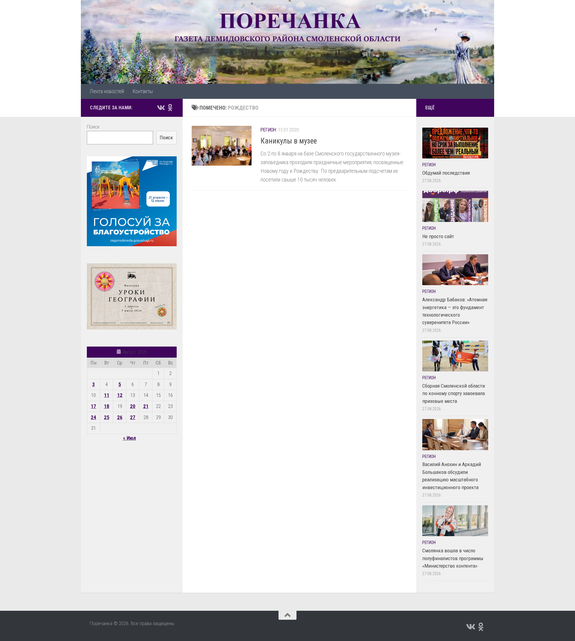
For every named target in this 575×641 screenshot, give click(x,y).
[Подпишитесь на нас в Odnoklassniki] (170, 107)
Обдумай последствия (446, 173)
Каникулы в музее (289, 141)
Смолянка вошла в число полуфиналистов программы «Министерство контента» (452, 558)
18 (106, 406)
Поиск (93, 127)
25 (106, 417)
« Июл (129, 438)
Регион (268, 130)
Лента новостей (107, 91)
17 (93, 406)
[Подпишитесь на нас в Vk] (160, 107)
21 (146, 406)
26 (119, 417)
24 (93, 417)
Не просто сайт (438, 236)
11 (106, 395)
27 (132, 417)
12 (119, 395)
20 (132, 406)
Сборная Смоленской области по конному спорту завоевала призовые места (453, 393)
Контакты (142, 91)
